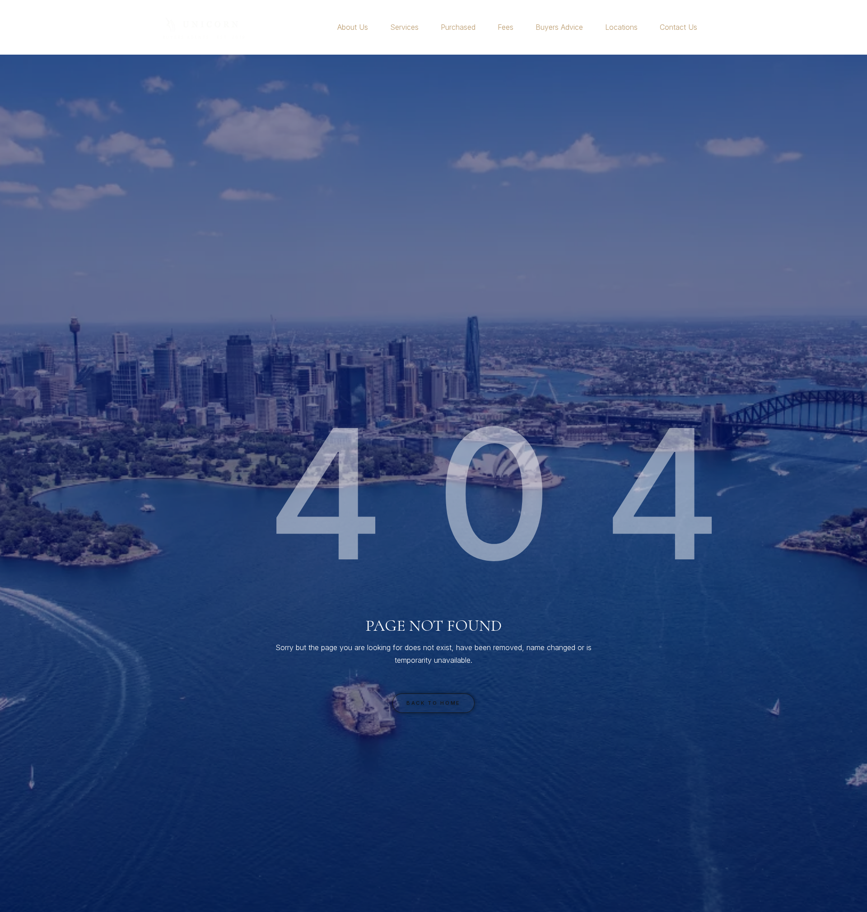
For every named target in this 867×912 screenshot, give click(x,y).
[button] (372, 27)
